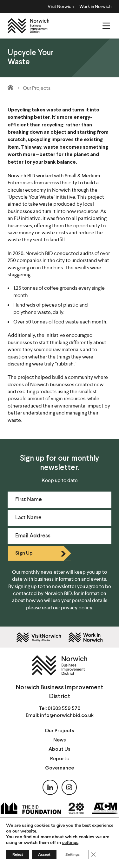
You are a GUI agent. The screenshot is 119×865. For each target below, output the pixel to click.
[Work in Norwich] (85, 637)
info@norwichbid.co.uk (67, 715)
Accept (44, 854)
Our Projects (36, 88)
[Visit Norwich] (39, 637)
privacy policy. (77, 607)
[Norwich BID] (28, 25)
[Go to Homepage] (11, 87)
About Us (59, 749)
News (59, 740)
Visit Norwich (61, 6)
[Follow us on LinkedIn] (50, 787)
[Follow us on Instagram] (69, 787)
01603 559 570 (64, 708)
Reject (17, 854)
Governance (59, 768)
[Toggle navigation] (106, 26)
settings (70, 843)
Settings (72, 854)
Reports (59, 758)
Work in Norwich (95, 6)
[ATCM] (105, 808)
